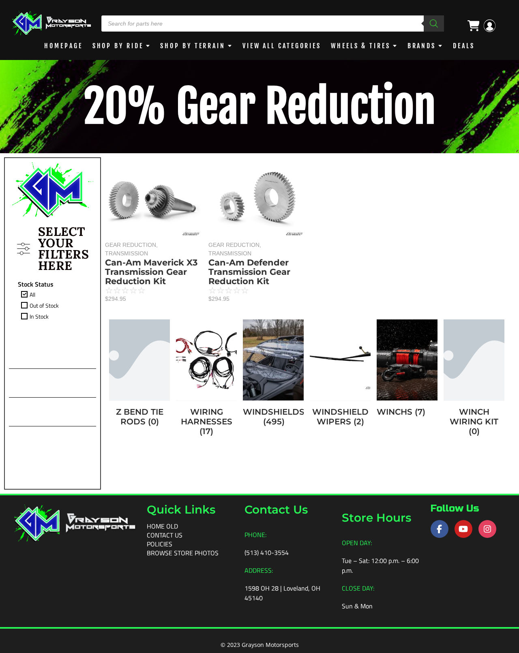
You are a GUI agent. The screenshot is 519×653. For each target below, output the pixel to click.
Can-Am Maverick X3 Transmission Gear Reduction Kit (151, 272)
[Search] (434, 23)
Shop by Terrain (192, 46)
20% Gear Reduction (260, 106)
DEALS (464, 46)
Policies (159, 544)
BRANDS (421, 46)
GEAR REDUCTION (131, 245)
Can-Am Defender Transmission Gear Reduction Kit (249, 272)
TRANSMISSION (126, 253)
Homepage (63, 46)
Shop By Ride (118, 46)
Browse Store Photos (183, 552)
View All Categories (281, 46)
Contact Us (164, 535)
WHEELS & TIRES (360, 46)
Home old (162, 526)
